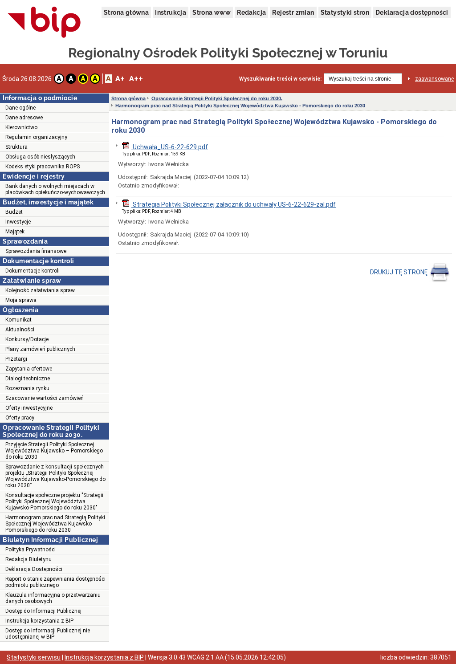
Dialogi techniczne (27, 378)
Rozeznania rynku (27, 388)
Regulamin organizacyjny (36, 137)
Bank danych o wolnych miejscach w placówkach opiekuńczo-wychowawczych (55, 189)
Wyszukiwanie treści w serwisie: (280, 79)
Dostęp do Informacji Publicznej (43, 611)
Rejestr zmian (293, 12)
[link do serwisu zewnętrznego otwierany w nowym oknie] (44, 23)
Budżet (14, 212)
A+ (120, 78)
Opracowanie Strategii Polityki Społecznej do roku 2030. (216, 98)
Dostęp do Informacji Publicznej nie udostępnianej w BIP (47, 633)
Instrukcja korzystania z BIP (39, 621)
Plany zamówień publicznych (40, 349)
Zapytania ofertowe (28, 369)
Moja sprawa (21, 300)
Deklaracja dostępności (411, 12)
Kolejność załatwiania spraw (40, 290)
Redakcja (251, 12)
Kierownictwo (21, 127)
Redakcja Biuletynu (28, 559)
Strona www (211, 12)
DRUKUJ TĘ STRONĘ (399, 272)
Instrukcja (170, 12)
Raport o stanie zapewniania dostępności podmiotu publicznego (55, 582)
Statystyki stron (345, 12)
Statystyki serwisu (34, 657)
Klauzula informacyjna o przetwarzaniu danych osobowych (53, 598)
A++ (136, 78)
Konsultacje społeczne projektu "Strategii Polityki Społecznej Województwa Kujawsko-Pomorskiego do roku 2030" (54, 501)
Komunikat (18, 320)
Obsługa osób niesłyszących (40, 157)
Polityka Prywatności (30, 549)
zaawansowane (434, 79)
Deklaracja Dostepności (33, 569)
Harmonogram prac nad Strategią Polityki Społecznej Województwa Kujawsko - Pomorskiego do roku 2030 (55, 523)
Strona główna (126, 12)
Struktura (16, 147)
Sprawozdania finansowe (35, 251)
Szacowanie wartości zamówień (44, 398)
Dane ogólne (20, 108)
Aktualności (19, 329)
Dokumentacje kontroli (32, 271)
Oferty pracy (19, 418)
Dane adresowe (24, 117)
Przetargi (16, 359)
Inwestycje (18, 222)
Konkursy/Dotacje (27, 339)
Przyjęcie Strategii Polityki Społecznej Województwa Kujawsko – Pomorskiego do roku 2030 (54, 450)
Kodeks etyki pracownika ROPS (42, 166)
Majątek (14, 231)
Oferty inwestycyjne (29, 408)
